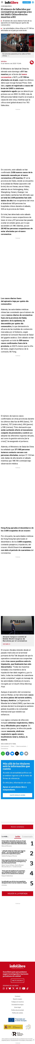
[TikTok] (28, 988)
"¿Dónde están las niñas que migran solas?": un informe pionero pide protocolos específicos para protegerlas (13, 853)
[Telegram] (17, 988)
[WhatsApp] (4, 988)
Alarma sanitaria (21, 746)
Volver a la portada (17, 894)
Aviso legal (17, 1007)
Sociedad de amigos (18, 1004)
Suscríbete (26, 2)
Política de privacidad (17, 1010)
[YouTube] (23, 988)
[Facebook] (6, 988)
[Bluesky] (10, 988)
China (12, 746)
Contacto (17, 996)
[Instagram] (20, 988)
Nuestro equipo (17, 999)
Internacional (5, 746)
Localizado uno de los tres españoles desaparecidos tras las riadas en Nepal (14, 882)
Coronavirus (4, 748)
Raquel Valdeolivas (7, 876)
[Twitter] (13, 988)
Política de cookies (17, 1013)
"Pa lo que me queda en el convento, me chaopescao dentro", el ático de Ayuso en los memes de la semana (13, 872)
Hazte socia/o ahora (17, 795)
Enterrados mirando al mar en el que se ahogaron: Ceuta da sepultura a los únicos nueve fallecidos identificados (14, 842)
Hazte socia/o (17, 980)
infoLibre (4, 885)
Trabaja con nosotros (17, 1002)
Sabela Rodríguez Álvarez (9, 856)
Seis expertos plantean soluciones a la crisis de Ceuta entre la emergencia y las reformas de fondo (14, 861)
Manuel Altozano (7, 846)
